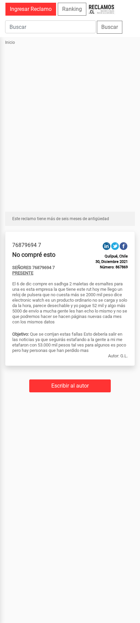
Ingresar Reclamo (31, 9)
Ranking (72, 9)
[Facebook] (123, 245)
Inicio (10, 42)
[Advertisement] (70, 125)
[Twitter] (115, 245)
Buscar (109, 27)
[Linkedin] (106, 245)
